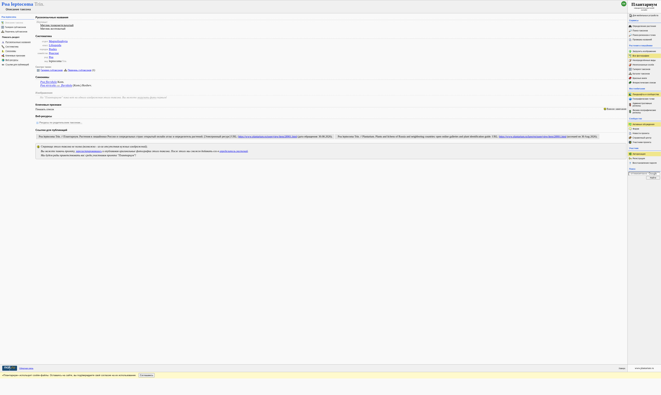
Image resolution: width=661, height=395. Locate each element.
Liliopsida (55, 45)
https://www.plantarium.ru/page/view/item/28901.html (267, 136)
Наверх (622, 368)
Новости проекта (641, 133)
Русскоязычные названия (18, 42)
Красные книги (640, 78)
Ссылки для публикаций (17, 64)
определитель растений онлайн (644, 6)
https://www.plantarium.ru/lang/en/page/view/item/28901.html (532, 136)
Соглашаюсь (146, 375)
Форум (636, 129)
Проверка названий (642, 39)
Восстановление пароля (645, 163)
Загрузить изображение (644, 51)
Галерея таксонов (641, 69)
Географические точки (643, 99)
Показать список (44, 109)
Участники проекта (642, 142)
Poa (51, 57)
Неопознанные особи (643, 65)
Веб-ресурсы (12, 60)
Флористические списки (644, 82)
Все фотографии (641, 56)
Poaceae (54, 53)
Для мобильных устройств (645, 15)
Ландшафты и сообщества (646, 94)
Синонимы (11, 51)
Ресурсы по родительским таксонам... (60, 122)
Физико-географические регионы (644, 111)
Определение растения (644, 26)
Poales (53, 49)
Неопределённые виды (644, 60)
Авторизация (639, 154)
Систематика (12, 46)
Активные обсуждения (643, 124)
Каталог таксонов (641, 74)
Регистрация (639, 158)
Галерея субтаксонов (15, 27)
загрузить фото (146, 97)
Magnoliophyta (58, 41)
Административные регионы (642, 104)
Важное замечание (616, 109)
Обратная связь (26, 368)
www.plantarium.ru (644, 368)
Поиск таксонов (640, 30)
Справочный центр (642, 138)
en (623, 4)
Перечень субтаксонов (16, 31)
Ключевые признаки (15, 55)
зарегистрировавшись (89, 151)
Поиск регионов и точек (644, 35)
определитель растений (233, 151)
